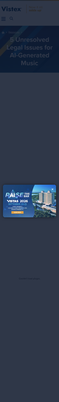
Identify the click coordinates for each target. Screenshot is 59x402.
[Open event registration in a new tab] (16, 201)
